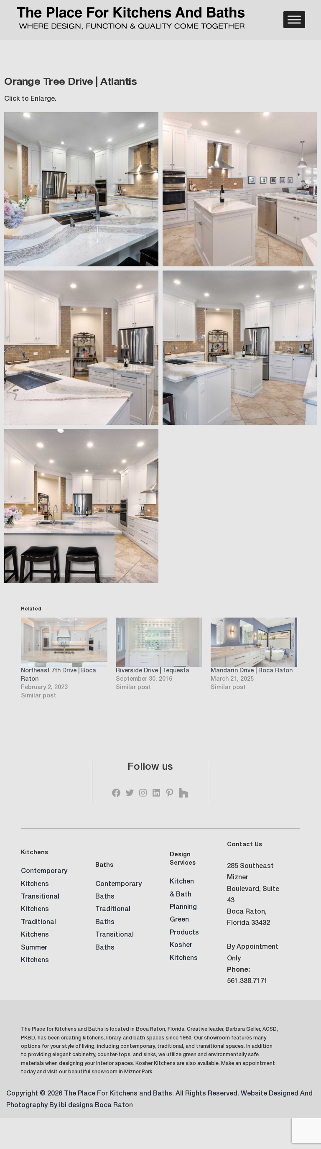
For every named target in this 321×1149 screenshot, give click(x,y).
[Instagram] (143, 796)
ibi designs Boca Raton (96, 1106)
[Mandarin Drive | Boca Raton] (254, 642)
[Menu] (294, 20)
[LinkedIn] (156, 796)
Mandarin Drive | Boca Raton (252, 671)
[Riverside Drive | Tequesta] (159, 642)
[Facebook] (116, 796)
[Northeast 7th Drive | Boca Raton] (64, 642)
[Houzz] (183, 792)
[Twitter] (130, 796)
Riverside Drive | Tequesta (152, 671)
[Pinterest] (170, 796)
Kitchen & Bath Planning (183, 895)
